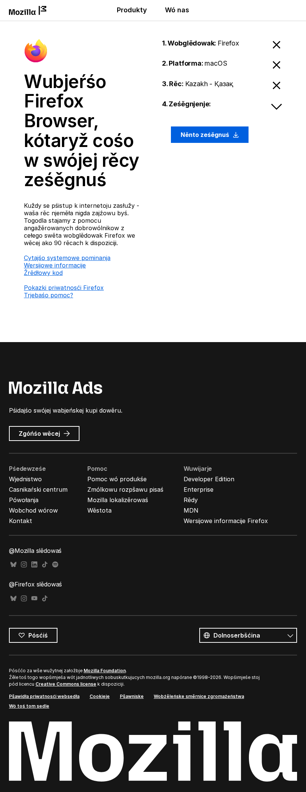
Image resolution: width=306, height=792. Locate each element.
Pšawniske (132, 696)
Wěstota (99, 510)
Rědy (191, 500)
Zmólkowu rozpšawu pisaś (125, 489)
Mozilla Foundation (105, 670)
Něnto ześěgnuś (206, 134)
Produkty (132, 10)
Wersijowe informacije (55, 265)
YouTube (34, 598)
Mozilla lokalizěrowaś (117, 500)
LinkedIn (34, 564)
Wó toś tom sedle (29, 706)
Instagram (23, 564)
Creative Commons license (65, 684)
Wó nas (177, 10)
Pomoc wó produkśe (117, 479)
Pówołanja (23, 500)
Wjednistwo (25, 479)
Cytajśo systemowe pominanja (67, 258)
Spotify (55, 564)
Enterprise (198, 489)
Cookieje (100, 696)
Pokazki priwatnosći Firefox (64, 287)
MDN (191, 510)
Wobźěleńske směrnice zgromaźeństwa (199, 696)
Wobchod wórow (33, 510)
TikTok (44, 564)
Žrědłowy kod (43, 272)
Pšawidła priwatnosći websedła (44, 696)
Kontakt (20, 521)
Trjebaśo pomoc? (48, 295)
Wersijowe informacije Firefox (226, 521)
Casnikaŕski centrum (38, 489)
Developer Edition (209, 479)
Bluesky (13, 564)
